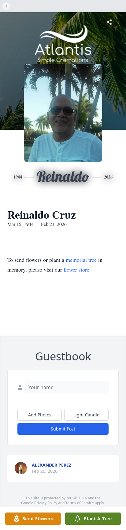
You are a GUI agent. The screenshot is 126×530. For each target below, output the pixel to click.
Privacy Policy (45, 503)
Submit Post (63, 429)
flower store (76, 269)
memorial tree (81, 259)
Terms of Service (79, 503)
